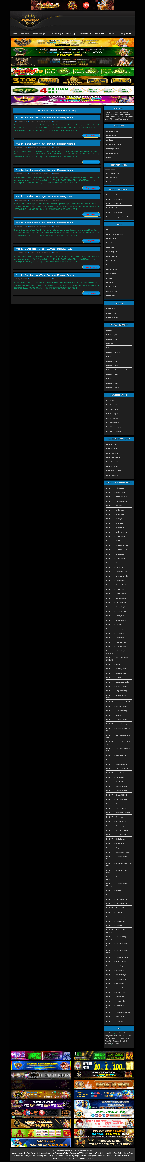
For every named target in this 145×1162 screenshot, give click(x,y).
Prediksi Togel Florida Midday (116, 593)
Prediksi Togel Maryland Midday (116, 691)
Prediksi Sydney (55, 34)
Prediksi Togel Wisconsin (114, 1021)
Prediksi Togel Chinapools (114, 563)
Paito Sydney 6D (111, 335)
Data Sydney (100, 1153)
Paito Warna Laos (112, 365)
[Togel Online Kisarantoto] (72, 81)
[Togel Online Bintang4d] (41, 1104)
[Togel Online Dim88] (72, 52)
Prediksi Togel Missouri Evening (116, 719)
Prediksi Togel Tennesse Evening (117, 899)
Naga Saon (109, 114)
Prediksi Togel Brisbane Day (115, 510)
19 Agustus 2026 (21, 226)
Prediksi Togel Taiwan (113, 895)
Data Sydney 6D (126, 34)
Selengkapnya (91, 135)
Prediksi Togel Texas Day (114, 912)
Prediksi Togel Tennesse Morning (117, 908)
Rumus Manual (111, 238)
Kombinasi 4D (111, 282)
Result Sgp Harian (112, 444)
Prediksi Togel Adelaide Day (115, 488)
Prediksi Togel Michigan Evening (116, 706)
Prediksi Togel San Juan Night (116, 834)
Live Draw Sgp (111, 313)
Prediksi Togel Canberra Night (116, 536)
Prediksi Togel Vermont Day (115, 988)
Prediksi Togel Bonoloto (114, 505)
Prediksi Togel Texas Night (114, 925)
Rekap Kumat (110, 243)
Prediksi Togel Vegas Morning (116, 979)
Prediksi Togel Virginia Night (115, 1001)
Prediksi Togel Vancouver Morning (117, 957)
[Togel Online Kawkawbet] (41, 1075)
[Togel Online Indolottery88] (104, 1104)
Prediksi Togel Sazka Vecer (115, 843)
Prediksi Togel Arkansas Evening (117, 497)
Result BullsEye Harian (113, 471)
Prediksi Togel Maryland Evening (116, 686)
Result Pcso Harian (112, 475)
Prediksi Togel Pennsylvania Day (116, 808)
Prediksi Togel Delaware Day (115, 580)
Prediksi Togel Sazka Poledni (115, 839)
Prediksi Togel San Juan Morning (117, 830)
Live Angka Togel (124, 1036)
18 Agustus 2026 (21, 252)
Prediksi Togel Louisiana (114, 677)
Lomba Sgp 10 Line (112, 149)
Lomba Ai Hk (110, 140)
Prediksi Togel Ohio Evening (115, 777)
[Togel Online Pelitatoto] (72, 90)
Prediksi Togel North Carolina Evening (118, 773)
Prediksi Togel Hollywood (114, 624)
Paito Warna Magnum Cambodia (116, 370)
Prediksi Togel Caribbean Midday (117, 545)
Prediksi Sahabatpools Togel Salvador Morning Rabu (43, 249)
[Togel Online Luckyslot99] (104, 1066)
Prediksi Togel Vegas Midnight (116, 975)
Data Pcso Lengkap (112, 422)
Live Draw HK (122, 117)
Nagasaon (124, 112)
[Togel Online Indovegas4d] (104, 1143)
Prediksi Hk (98, 34)
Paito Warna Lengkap (113, 352)
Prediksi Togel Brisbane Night (116, 514)
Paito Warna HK (32, 1153)
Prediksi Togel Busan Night (115, 527)
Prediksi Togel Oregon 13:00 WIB (117, 799)
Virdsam (15, 1153)
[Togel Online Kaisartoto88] (41, 1133)
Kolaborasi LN (111, 287)
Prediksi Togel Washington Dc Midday (118, 1012)
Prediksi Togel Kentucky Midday (116, 673)
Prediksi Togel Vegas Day (114, 966)
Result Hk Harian (111, 449)
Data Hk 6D (112, 34)
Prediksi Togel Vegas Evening (116, 970)
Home (15, 34)
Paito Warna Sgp (111, 339)
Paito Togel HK (110, 169)
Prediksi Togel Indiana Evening (116, 642)
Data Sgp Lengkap (112, 414)
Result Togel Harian (112, 453)
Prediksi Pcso (84, 34)
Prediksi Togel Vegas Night (115, 983)
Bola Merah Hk (111, 182)
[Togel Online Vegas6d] (41, 1085)
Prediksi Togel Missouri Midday (116, 724)
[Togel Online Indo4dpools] (41, 1143)
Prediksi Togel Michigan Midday (116, 711)
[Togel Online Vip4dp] (104, 1075)
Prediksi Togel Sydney (113, 195)
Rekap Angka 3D (111, 252)
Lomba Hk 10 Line (112, 153)
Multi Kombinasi (111, 274)
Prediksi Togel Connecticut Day (116, 571)
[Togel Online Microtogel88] (41, 1056)
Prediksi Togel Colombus (114, 567)
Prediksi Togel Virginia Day (115, 997)
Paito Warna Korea (112, 361)
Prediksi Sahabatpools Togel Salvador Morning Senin (44, 117)
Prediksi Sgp (70, 34)
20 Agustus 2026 (21, 200)
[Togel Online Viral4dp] (72, 100)
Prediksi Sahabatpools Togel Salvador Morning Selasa (44, 275)
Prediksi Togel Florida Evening (116, 589)
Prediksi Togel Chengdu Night (116, 558)
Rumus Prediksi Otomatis (114, 234)
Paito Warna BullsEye (113, 357)
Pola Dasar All (110, 260)
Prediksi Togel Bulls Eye (114, 212)
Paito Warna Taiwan (112, 388)
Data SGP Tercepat (112, 1041)
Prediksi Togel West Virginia (115, 1016)
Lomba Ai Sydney (112, 131)
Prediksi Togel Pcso (112, 208)
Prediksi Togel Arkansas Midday (116, 501)
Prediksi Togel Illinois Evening (116, 633)
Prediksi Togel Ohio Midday (115, 782)
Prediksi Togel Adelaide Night (116, 492)
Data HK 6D (110, 1153)
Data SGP (92, 1153)
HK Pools (115, 1044)
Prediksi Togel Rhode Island (115, 817)
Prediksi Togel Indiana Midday (116, 646)
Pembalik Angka (111, 269)
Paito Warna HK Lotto (109, 1156)
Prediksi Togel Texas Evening (115, 917)
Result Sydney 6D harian (114, 462)
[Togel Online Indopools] (104, 1123)
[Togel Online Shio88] (104, 1133)
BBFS (108, 230)
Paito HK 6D (109, 1033)
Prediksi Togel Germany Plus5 (116, 611)
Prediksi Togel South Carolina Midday (118, 852)
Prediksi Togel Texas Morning (115, 921)
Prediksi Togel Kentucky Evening (116, 669)
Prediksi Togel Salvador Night (116, 826)
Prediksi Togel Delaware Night (116, 585)
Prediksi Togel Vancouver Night (116, 961)
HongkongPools (76, 1156)
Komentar (56, 121)
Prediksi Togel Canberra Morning (117, 532)
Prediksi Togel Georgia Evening (116, 598)
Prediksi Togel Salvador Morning (57, 110)
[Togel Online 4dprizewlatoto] (41, 1123)
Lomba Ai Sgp (111, 135)
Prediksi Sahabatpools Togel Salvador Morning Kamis (44, 222)
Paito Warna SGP (76, 1153)
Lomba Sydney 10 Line (113, 144)
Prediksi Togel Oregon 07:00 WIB (117, 790)
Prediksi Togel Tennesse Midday (116, 903)
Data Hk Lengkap (112, 418)
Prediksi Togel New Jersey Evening (117, 755)
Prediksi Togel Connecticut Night (117, 576)
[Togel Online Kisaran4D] (72, 71)
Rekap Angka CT (111, 247)
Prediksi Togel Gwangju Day (115, 616)
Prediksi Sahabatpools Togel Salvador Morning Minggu (45, 143)
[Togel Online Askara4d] (41, 1095)
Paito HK (128, 114)
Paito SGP (119, 114)
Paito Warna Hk (111, 348)
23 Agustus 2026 (21, 121)
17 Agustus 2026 (21, 279)
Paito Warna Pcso (112, 374)
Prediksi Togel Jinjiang (113, 664)
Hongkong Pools (111, 112)
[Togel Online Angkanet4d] (104, 1114)
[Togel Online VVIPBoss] (72, 42)
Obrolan (109, 157)
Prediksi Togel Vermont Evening (116, 992)
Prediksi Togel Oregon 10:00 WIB (117, 795)
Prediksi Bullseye (39, 34)
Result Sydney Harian (113, 457)
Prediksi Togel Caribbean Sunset (116, 549)
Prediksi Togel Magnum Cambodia (117, 217)
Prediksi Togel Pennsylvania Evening (118, 812)
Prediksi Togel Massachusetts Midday (118, 702)
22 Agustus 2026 (21, 147)
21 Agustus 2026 (21, 174)
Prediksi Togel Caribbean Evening (117, 541)
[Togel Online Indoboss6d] (104, 1056)
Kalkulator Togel (111, 291)
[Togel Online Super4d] (72, 62)
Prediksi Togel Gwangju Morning (116, 620)
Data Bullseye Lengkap (113, 427)
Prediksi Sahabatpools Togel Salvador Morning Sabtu (44, 170)
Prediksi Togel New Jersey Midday (117, 760)
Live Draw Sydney (122, 119)
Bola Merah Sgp (111, 177)
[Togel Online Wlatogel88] (41, 1114)
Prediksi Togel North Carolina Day (117, 768)
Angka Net (22, 1153)
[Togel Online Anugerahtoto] (104, 1095)
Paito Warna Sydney (112, 379)
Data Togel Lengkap (113, 409)
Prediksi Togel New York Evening (117, 764)
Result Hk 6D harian (112, 466)
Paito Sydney (110, 117)
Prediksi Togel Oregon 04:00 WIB (117, 786)
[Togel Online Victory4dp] (41, 1066)
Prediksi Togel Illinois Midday (115, 638)
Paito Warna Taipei (112, 383)
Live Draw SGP (34, 1156)
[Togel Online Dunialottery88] (104, 1085)
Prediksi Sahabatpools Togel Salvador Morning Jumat (44, 196)
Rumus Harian (110, 296)
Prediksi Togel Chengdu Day (115, 554)
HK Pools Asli (88, 1158)
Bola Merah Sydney (112, 173)
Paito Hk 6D (110, 343)
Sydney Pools (53, 1156)
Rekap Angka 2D (111, 256)
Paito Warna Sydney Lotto (91, 1156)
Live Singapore (110, 1038)
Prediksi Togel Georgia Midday (116, 602)
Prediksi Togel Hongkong (114, 203)
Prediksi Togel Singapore (114, 199)
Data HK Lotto (122, 1156)
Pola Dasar (109, 265)
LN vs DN (109, 278)
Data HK (85, 1153)
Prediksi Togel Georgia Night (115, 607)
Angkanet (43, 1156)
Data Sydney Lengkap (113, 431)
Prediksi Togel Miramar (113, 715)
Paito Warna (25, 34)
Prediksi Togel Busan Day (114, 523)
